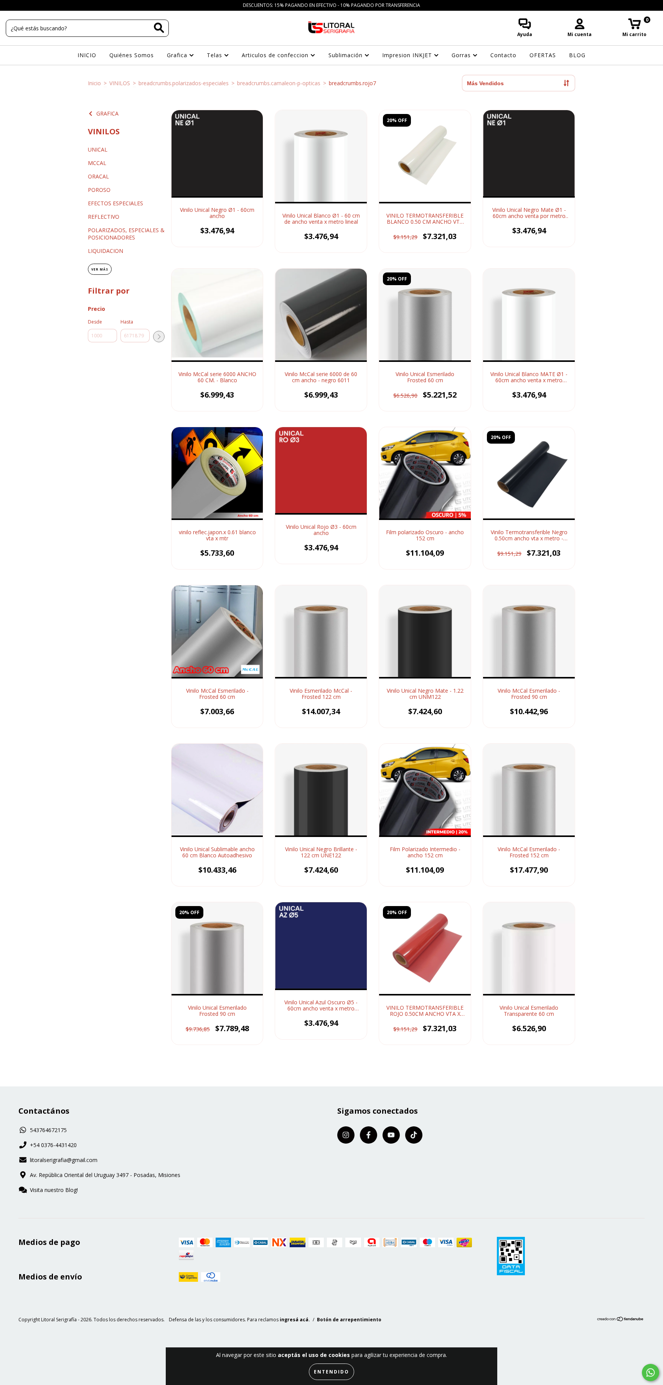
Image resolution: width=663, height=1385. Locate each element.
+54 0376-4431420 (53, 1145)
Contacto (503, 55)
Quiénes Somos (131, 55)
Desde (95, 322)
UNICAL (97, 149)
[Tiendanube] (621, 1320)
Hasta (126, 322)
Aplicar (159, 336)
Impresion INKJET (408, 55)
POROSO (99, 189)
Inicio (94, 83)
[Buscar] (159, 28)
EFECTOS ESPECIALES (115, 203)
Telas (215, 55)
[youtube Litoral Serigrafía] (35, 5)
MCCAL (97, 163)
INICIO (87, 55)
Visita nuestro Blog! (54, 1190)
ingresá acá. (295, 1319)
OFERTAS (542, 55)
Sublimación (346, 55)
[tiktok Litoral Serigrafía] (46, 5)
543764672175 (48, 1130)
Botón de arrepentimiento (349, 1319)
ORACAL (98, 176)
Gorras (462, 55)
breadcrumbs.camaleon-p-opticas (278, 83)
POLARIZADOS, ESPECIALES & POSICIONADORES (126, 233)
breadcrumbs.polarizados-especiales (184, 83)
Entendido (331, 1371)
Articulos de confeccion (276, 55)
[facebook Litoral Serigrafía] (23, 5)
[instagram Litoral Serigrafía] (11, 5)
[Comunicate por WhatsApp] (650, 1372)
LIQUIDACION (105, 250)
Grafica (178, 55)
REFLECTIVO (103, 216)
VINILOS (119, 83)
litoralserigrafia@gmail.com (63, 1160)
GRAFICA (107, 113)
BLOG (577, 55)
